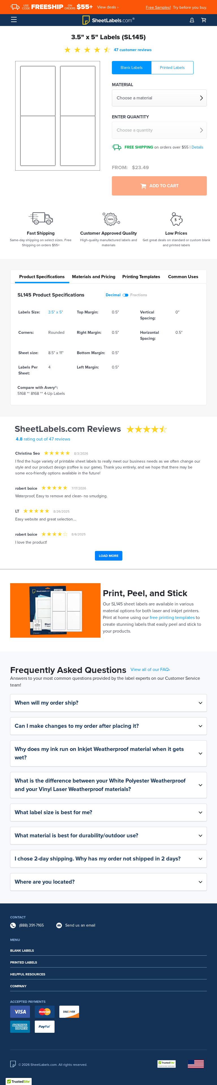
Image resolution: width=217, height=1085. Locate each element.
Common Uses (183, 277)
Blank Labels (132, 67)
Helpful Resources (27, 974)
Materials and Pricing (93, 277)
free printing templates (172, 617)
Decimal (113, 295)
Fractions (138, 295)
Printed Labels (172, 67)
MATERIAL (122, 85)
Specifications (42, 277)
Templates (141, 277)
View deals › (107, 7)
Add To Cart (162, 186)
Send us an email (80, 925)
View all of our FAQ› (150, 669)
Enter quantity (130, 117)
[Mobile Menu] (14, 20)
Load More (108, 556)
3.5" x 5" (55, 312)
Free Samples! (158, 7)
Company (18, 986)
